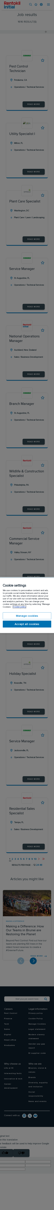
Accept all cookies (27, 624)
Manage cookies (27, 616)
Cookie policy (19, 607)
